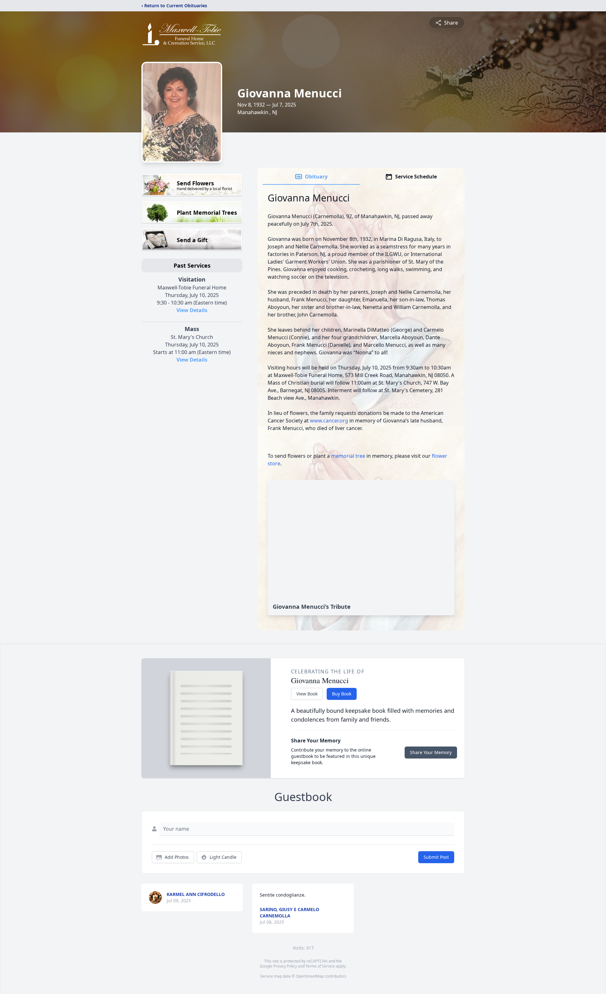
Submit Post (436, 857)
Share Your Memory (431, 752)
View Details (191, 310)
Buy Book (341, 694)
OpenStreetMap (310, 976)
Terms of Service (320, 966)
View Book (307, 694)
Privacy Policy (285, 966)
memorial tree (348, 455)
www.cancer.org (329, 420)
